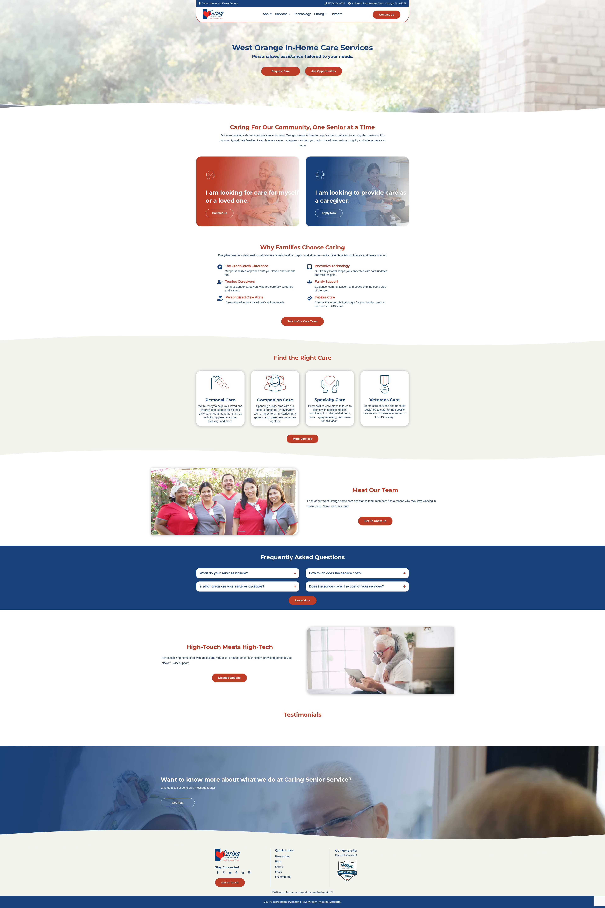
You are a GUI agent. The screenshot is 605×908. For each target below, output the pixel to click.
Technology (302, 14)
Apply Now (329, 213)
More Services (302, 438)
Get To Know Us (375, 521)
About (267, 14)
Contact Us (386, 14)
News (279, 866)
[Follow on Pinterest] (236, 872)
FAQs (278, 871)
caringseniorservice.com (286, 901)
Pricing (319, 14)
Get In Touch (230, 882)
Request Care (280, 71)
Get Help (178, 802)
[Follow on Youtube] (230, 872)
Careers (336, 14)
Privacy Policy (309, 901)
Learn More (302, 600)
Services (281, 14)
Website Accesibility (330, 901)
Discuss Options (229, 677)
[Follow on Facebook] (217, 872)
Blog (278, 861)
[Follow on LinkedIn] (242, 872)
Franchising (283, 876)
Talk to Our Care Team (302, 321)
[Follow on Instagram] (249, 872)
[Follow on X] (223, 872)
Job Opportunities (323, 71)
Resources (282, 856)
